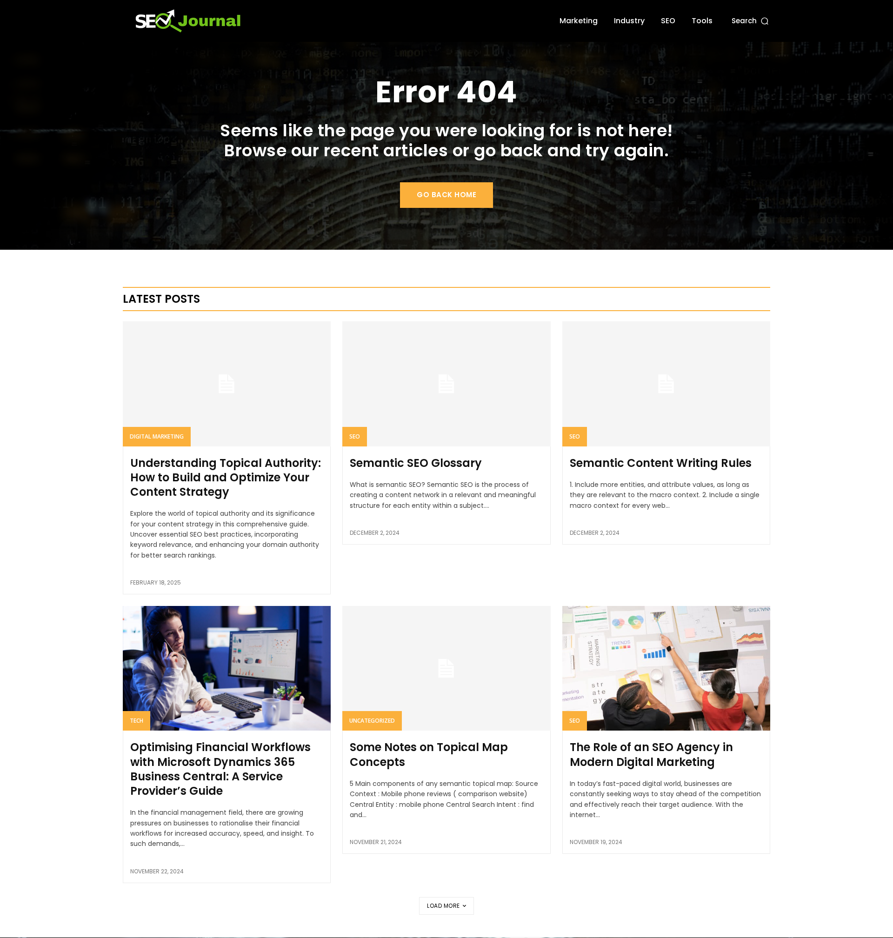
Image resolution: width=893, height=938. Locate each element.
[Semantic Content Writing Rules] (666, 383)
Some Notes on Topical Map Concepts (429, 754)
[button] (751, 20)
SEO (354, 436)
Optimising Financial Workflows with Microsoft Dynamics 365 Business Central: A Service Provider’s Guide (220, 768)
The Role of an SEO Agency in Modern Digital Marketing (651, 754)
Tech (136, 721)
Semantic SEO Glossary (416, 463)
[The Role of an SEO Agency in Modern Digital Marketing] (666, 668)
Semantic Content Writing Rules (661, 463)
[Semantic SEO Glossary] (446, 383)
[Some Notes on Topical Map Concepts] (446, 668)
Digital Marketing (157, 436)
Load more (443, 906)
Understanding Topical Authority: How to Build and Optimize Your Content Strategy (225, 477)
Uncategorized (372, 721)
